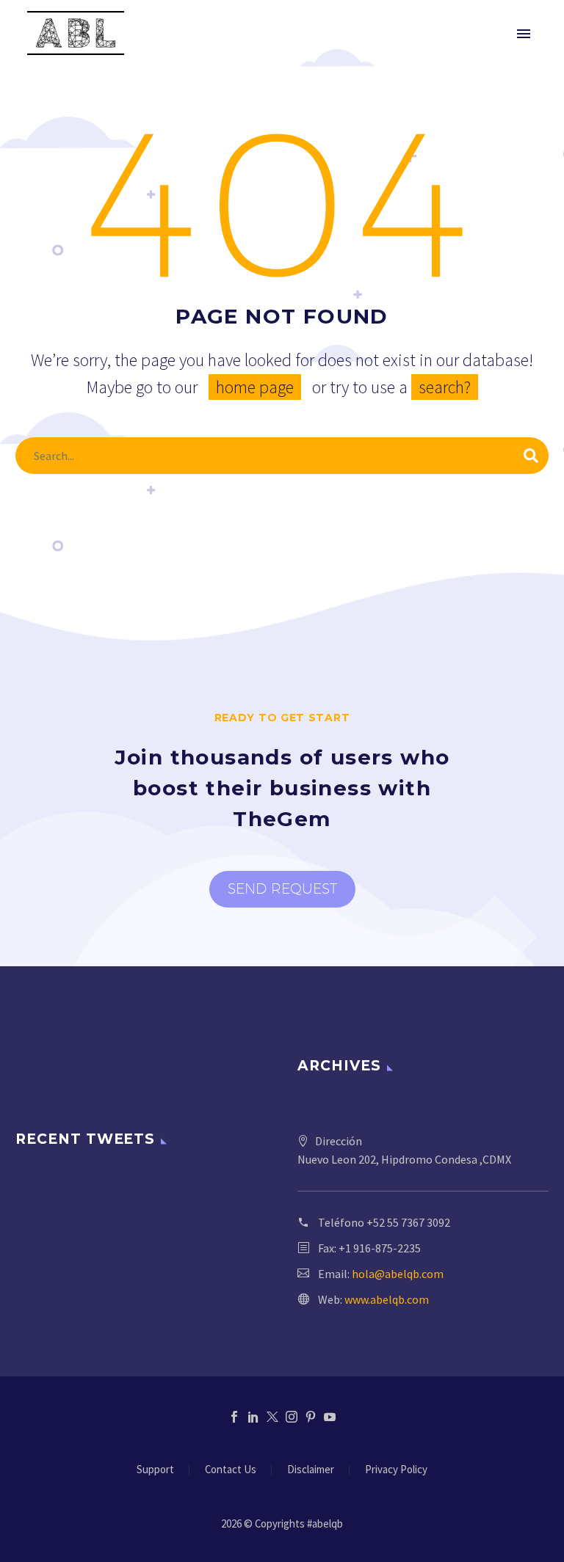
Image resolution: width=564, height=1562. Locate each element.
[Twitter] (272, 1417)
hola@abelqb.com (398, 1273)
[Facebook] (234, 1417)
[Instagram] (291, 1417)
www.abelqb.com (386, 1299)
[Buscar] (531, 455)
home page (255, 387)
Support (155, 1469)
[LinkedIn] (253, 1417)
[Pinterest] (311, 1417)
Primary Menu (523, 34)
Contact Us (230, 1469)
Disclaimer (310, 1469)
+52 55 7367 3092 (408, 1222)
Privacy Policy (396, 1469)
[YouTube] (330, 1417)
